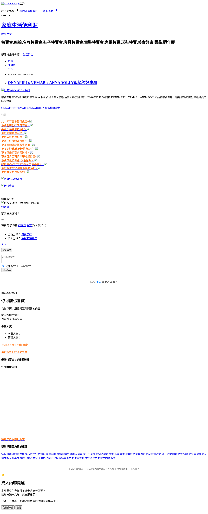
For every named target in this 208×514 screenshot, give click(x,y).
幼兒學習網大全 (197, 454)
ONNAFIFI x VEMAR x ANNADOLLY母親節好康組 (52, 82)
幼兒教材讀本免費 (11, 458)
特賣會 (5, 207)
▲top (4, 244)
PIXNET (79, 469)
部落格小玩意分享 (48, 458)
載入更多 (7, 250)
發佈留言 (7, 270)
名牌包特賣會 (29, 238)
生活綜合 (28, 54)
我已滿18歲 (8, 507)
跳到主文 (6, 34)
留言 (29, 225)
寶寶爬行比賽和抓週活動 (91, 454)
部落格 (12, 65)
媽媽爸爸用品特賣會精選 (72, 458)
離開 (19, 507)
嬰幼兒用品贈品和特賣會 (101, 458)
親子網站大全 (30, 458)
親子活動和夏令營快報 (175, 454)
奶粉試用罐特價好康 (13, 454)
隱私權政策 (122, 469)
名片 (10, 68)
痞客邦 (22, 225)
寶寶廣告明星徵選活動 (148, 454)
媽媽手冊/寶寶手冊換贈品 (120, 454)
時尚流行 (26, 234)
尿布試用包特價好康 (36, 454)
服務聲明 (135, 469)
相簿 (10, 61)
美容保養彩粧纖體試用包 (63, 454)
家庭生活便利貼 (19, 25)
